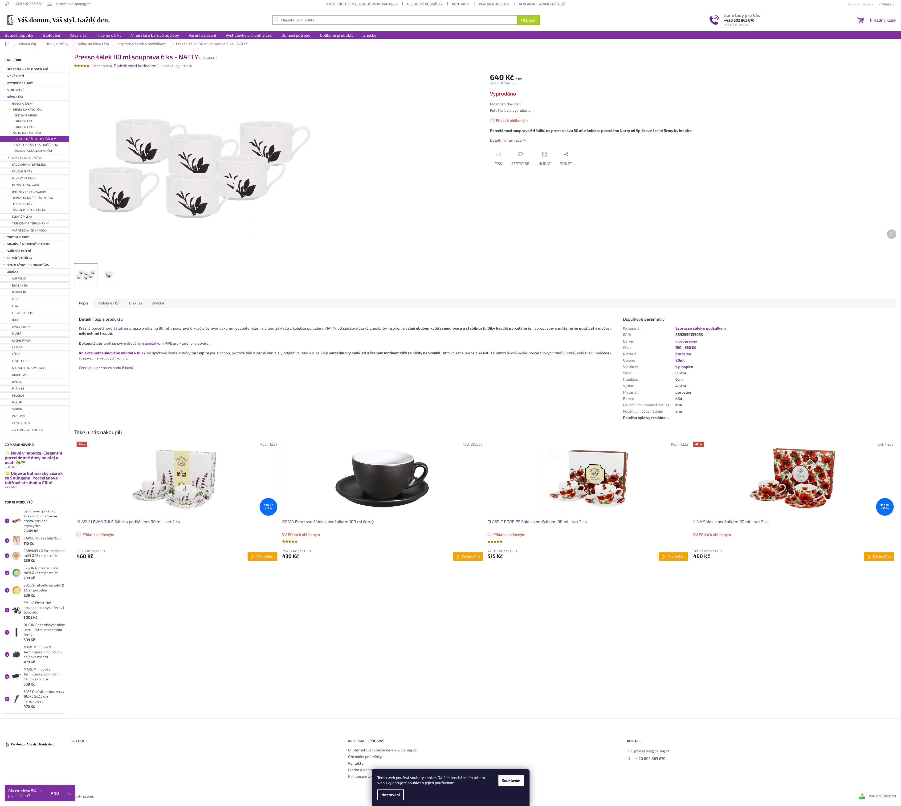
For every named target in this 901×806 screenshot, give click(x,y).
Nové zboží (15, 76)
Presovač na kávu (25, 185)
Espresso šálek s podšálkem (35, 139)
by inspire (684, 366)
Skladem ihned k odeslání (27, 69)
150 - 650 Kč (685, 347)
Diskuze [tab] (136, 303)
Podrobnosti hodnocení (135, 65)
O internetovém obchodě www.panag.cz (362, 4)
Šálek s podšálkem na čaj (33, 150)
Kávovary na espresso (29, 164)
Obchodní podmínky (425, 4)
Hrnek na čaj (23, 121)
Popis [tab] (83, 303)
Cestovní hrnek (25, 115)
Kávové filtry (22, 171)
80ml (680, 360)
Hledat (528, 20)
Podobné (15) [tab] (109, 303)
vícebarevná (686, 341)
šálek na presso (127, 328)
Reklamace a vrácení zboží (542, 4)
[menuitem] (19, 35)
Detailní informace (506, 140)
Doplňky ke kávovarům (29, 192)
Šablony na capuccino (29, 209)
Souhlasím (511, 780)
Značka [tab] (158, 303)
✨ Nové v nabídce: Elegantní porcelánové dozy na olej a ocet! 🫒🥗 (33, 458)
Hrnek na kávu (25, 127)
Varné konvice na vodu (29, 230)
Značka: (176, 66)
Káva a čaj (15, 97)
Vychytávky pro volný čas (28, 265)
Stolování (15, 90)
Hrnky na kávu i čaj (27, 109)
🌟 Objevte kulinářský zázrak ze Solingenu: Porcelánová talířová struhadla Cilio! (34, 478)
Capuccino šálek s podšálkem (36, 145)
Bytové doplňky (20, 83)
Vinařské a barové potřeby (28, 244)
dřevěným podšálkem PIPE (149, 343)
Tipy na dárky (18, 237)
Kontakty (460, 4)
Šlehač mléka (22, 216)
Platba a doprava (494, 4)
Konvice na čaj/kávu (27, 158)
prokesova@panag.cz (652, 751)
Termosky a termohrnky (30, 223)
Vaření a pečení (19, 251)
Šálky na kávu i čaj (27, 133)
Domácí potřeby (20, 258)
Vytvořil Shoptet (882, 796)
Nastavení (390, 794)
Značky (12, 271)
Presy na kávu (23, 204)
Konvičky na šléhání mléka (33, 198)
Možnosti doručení (506, 104)
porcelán (683, 353)
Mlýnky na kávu (24, 178)
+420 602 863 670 (739, 20)
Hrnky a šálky (22, 103)
